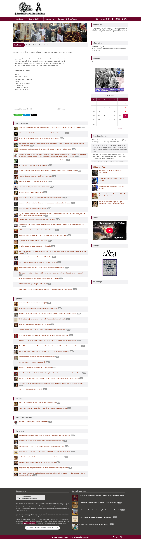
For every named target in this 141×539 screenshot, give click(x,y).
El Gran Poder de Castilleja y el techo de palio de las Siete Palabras (38, 308)
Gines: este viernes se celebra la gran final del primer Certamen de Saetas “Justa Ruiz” (44, 335)
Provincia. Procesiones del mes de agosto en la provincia (96, 524)
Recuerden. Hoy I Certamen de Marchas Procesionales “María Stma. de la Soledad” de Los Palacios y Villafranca (51, 384)
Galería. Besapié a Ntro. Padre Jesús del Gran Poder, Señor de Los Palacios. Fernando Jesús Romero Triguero (50, 373)
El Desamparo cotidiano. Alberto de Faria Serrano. (33, 165)
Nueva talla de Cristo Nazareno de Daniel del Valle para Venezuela (38, 262)
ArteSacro (19, 19)
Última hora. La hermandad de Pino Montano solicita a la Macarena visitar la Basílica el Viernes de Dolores (49, 127)
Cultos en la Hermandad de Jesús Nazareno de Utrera (34, 324)
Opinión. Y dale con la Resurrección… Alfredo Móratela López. (37, 230)
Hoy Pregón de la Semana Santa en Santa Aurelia (33, 241)
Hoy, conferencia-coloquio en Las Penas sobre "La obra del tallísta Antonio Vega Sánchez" (45, 451)
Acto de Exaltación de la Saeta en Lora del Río (32, 362)
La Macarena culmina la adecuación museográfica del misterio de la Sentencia (101, 510)
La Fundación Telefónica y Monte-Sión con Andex (33, 181)
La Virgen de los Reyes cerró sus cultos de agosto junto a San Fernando (100, 502)
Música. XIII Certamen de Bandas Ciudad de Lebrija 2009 (35, 367)
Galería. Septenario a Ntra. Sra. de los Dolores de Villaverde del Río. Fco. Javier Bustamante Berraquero (49, 378)
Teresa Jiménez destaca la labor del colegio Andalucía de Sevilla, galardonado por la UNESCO (46, 289)
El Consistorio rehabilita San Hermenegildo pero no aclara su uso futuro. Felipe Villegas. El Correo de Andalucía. (51, 273)
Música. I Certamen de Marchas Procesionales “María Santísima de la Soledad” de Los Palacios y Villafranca (50, 346)
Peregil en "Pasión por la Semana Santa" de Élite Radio (35, 246)
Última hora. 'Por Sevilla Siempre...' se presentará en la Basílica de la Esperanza (42, 133)
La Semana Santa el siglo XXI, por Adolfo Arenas (33, 284)
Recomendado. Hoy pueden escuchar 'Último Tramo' (34, 187)
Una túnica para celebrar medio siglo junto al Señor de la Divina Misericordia (101, 495)
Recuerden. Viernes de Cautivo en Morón (30, 389)
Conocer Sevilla (34, 19)
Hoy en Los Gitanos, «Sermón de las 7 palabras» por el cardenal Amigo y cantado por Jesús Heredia (48, 171)
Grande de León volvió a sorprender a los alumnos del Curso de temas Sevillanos (42, 160)
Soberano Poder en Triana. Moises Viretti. (31, 192)
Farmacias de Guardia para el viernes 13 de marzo (33, 422)
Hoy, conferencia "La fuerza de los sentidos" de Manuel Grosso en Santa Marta (41, 446)
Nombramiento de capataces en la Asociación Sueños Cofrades (97, 517)
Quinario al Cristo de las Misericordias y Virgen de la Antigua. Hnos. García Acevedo (43, 408)
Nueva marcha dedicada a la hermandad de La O (33, 208)
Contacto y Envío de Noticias (67, 19)
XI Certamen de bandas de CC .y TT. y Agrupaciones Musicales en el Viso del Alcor (42, 330)
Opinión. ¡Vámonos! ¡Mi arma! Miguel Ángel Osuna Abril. (35, 176)
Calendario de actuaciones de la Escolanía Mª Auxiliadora (35, 257)
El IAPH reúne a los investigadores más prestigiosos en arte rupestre (39, 278)
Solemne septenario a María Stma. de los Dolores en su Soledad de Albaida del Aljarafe (44, 351)
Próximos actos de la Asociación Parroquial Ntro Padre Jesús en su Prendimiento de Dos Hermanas (47, 340)
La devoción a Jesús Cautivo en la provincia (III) (33, 303)
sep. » (120, 128)
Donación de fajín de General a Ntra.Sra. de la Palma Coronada (37, 219)
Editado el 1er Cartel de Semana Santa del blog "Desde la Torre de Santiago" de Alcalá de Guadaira (47, 313)
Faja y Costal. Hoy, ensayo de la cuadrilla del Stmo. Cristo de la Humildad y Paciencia (43, 468)
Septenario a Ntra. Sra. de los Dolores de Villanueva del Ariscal (37, 357)
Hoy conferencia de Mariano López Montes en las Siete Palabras (37, 462)
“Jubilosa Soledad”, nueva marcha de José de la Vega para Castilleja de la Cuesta (42, 319)
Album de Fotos (99, 167)
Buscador (48, 19)
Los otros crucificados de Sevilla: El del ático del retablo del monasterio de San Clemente (44, 203)
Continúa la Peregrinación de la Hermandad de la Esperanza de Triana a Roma (41, 457)
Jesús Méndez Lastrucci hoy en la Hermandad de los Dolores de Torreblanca (41, 441)
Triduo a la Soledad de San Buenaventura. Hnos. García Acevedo (37, 403)
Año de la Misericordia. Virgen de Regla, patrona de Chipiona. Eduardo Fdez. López (111, 203)
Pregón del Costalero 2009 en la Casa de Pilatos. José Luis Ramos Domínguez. (41, 267)
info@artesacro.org (29, 523)
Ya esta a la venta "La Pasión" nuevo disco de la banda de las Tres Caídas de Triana (43, 235)
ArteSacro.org (62, 537)
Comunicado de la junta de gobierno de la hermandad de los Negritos (39, 138)
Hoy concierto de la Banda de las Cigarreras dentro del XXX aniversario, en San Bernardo (44, 435)
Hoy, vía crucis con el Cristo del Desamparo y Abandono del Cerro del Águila (41, 197)
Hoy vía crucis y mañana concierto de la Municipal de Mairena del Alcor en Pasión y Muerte (45, 149)
